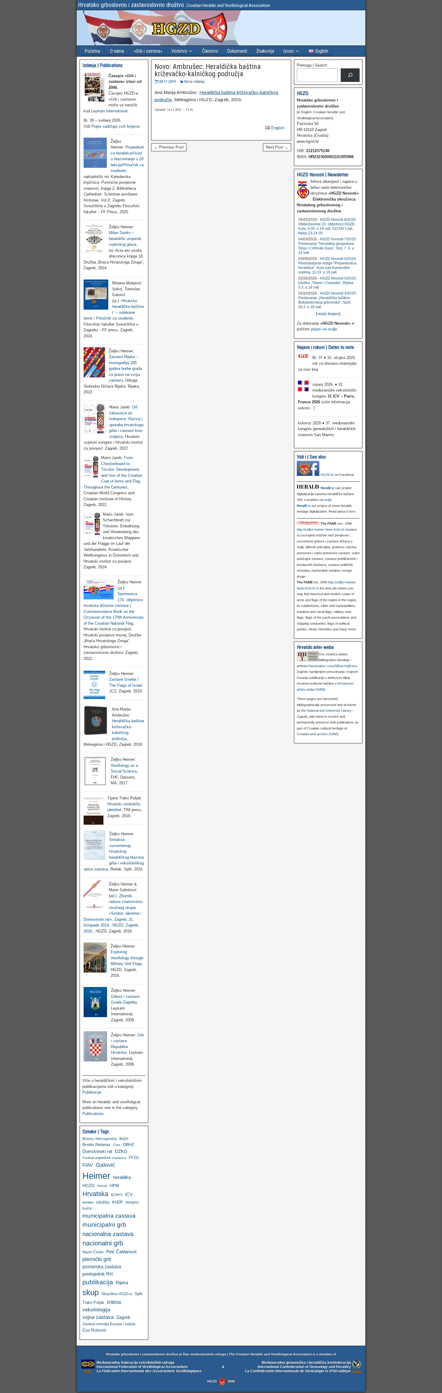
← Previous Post (169, 147)
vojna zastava (98, 1317)
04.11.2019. (167, 81)
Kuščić (87, 1208)
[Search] (350, 75)
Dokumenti (237, 51)
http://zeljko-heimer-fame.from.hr (320, 529)
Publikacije (91, 1092)
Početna (92, 51)
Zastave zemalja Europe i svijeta (108, 1324)
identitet (88, 1202)
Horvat (102, 1186)
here (352, 511)
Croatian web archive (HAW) (318, 734)
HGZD (88, 1185)
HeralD (326, 488)
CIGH (356, 1372)
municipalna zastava (109, 1215)
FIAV (87, 1165)
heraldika (122, 1177)
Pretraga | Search (312, 65)
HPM (114, 1185)
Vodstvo (179, 51)
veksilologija (96, 1310)
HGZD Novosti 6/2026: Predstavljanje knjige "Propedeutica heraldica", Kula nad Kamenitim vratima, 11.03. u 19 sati (327, 265)
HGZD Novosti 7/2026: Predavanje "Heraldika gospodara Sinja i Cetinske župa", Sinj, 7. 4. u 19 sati (327, 246)
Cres (116, 1145)
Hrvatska (95, 1194)
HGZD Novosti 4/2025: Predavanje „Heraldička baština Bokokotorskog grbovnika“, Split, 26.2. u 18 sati (327, 300)
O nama (117, 51)
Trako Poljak (93, 1302)
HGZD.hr (327, 474)
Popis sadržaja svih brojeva (115, 126)
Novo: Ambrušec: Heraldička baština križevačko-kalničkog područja (208, 70)
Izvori (288, 51)
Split (139, 1293)
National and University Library (329, 710)
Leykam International (109, 111)
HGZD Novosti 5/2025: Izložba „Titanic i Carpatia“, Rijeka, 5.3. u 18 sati (327, 282)
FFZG (134, 1158)
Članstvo (210, 51)
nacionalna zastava (108, 1234)
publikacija (97, 1282)
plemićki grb (96, 1259)
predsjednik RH (97, 1273)
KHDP (117, 1202)
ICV (129, 1194)
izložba (102, 1202)
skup (90, 1292)
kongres (132, 1202)
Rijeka (122, 1282)
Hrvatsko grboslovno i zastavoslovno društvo (131, 4)
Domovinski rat (97, 1151)
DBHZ (128, 1144)
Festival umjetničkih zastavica (104, 1158)
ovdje (328, 499)
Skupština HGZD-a (116, 1294)
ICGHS (116, 1195)
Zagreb (123, 1317)
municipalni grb (104, 1224)
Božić (123, 1139)
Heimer (96, 1176)
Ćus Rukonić (94, 1330)
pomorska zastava (101, 1266)
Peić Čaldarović (121, 1251)
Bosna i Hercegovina (99, 1139)
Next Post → (277, 147)
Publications (93, 1113)
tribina (114, 1302)
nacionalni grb (102, 1243)
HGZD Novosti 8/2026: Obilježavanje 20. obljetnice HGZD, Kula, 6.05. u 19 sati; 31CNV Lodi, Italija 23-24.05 (327, 226)
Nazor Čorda (92, 1252)
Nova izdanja (194, 81)
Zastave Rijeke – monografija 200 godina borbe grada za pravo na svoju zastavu (125, 368)
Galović (105, 1165)
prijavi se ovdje (324, 329)
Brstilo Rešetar (96, 1144)
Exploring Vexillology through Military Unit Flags (127, 958)
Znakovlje (265, 51)
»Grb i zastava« (148, 51)
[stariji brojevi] (328, 313)
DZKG (121, 1151)
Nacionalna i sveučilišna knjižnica (332, 666)
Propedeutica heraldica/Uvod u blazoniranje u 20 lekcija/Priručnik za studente (127, 159)
